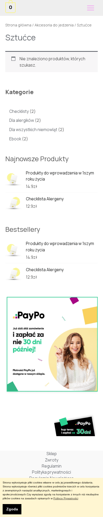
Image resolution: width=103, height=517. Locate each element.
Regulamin (52, 466)
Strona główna (18, 24)
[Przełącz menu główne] (90, 8)
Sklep (51, 453)
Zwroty (51, 460)
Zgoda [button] (12, 509)
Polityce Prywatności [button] (65, 498)
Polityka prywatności (51, 472)
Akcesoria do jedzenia (54, 24)
